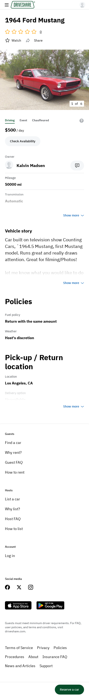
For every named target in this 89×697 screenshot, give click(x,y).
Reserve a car (69, 689)
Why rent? (13, 452)
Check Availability (22, 141)
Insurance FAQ (54, 656)
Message (77, 165)
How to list (14, 528)
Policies (60, 647)
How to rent (14, 472)
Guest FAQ (14, 462)
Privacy (43, 647)
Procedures (14, 656)
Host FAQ (13, 518)
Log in (10, 555)
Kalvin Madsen (31, 165)
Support (46, 665)
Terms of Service (19, 647)
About (33, 656)
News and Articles (20, 665)
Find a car (13, 442)
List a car (12, 499)
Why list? (12, 509)
